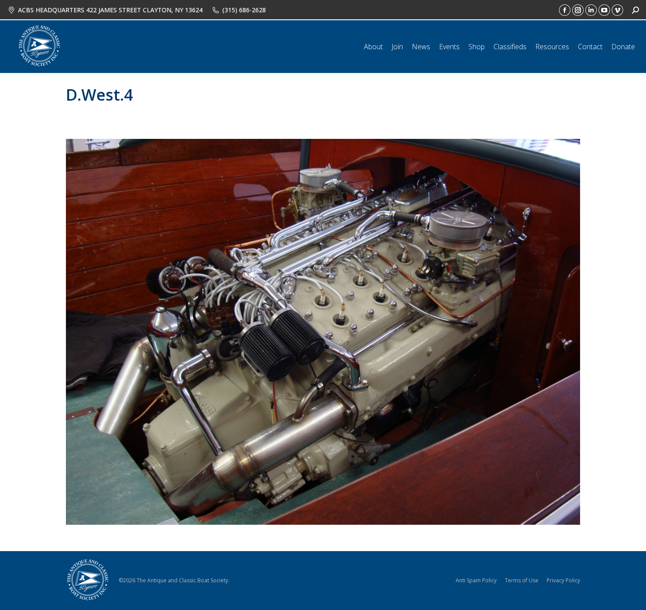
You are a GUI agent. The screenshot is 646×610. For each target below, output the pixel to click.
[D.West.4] (323, 332)
